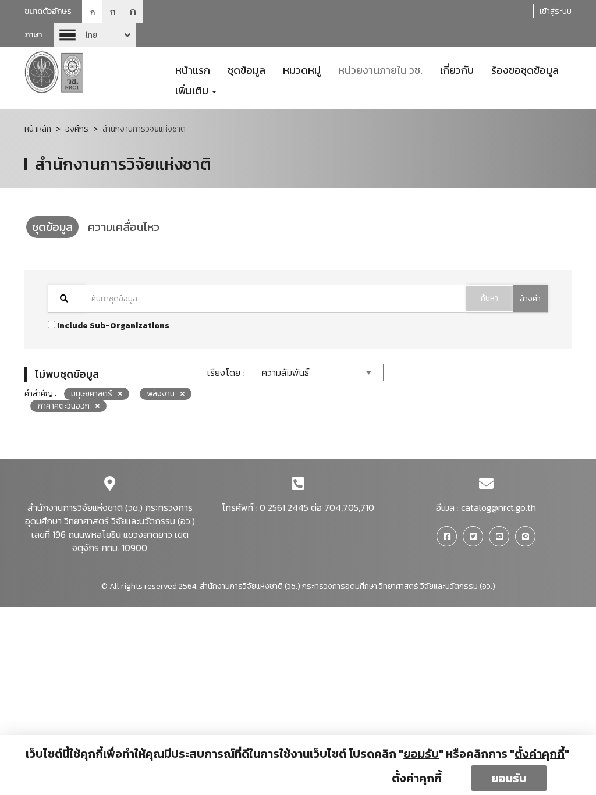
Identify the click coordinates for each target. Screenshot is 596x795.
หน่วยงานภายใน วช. (380, 69)
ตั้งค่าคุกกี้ (417, 778)
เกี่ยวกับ (457, 69)
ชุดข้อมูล (246, 69)
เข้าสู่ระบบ (556, 11)
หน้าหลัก (37, 129)
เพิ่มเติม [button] (193, 90)
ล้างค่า (530, 299)
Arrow (95, 35)
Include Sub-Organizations (112, 326)
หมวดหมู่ (302, 69)
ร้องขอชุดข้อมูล (525, 69)
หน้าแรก (192, 69)
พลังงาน (161, 394)
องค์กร (76, 129)
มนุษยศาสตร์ (91, 394)
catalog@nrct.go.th (498, 507)
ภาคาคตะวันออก (63, 406)
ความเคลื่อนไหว (123, 227)
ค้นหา (489, 298)
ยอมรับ (509, 778)
